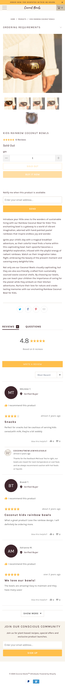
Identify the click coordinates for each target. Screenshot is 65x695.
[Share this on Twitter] (20, 309)
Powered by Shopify (47, 674)
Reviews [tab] (10, 326)
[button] (14, 139)
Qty (5, 152)
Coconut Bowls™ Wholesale (27, 674)
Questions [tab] (33, 326)
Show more (31, 613)
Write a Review (32, 364)
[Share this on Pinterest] (36, 309)
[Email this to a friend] (44, 309)
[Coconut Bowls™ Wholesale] (32, 8)
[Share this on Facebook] (28, 309)
